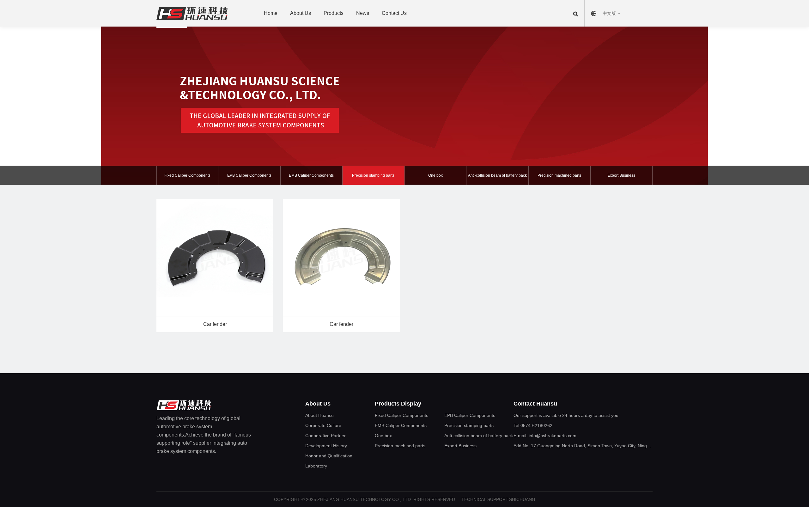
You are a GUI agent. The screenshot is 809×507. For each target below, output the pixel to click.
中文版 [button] (609, 13)
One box (435, 175)
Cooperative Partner (325, 435)
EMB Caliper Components (311, 175)
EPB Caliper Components (249, 175)
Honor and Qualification (328, 455)
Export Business (621, 175)
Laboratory (316, 465)
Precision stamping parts (373, 175)
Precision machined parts (559, 175)
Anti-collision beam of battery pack (497, 175)
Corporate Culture (323, 425)
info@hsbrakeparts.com (551, 435)
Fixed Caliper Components (187, 175)
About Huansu (319, 415)
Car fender (215, 324)
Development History (326, 445)
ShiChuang (522, 499)
